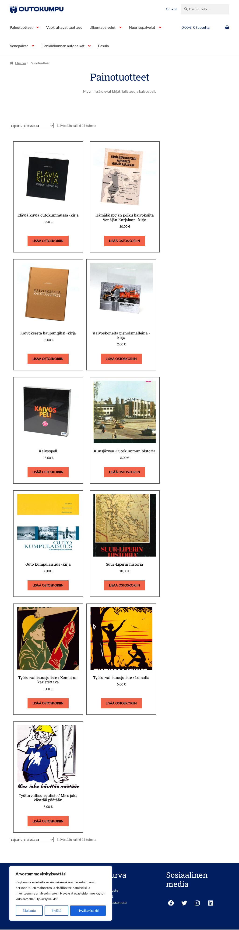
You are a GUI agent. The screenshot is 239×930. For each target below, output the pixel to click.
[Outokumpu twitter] (184, 903)
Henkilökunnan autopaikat (63, 45)
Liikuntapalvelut (102, 27)
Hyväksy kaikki (88, 910)
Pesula (103, 45)
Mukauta (29, 910)
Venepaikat (19, 45)
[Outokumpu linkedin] (211, 903)
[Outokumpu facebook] (171, 903)
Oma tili (172, 9)
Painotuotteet (21, 27)
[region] (60, 893)
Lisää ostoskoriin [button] (47, 241)
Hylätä (56, 910)
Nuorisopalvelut (142, 27)
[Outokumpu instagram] (197, 903)
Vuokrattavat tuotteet (64, 27)
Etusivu (20, 63)
